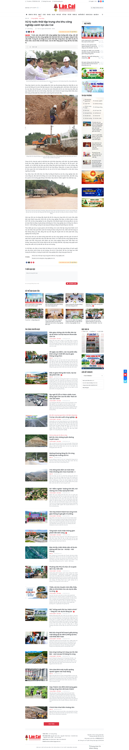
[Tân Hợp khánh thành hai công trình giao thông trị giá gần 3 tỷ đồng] (36, 517)
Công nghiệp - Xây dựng (37, 18)
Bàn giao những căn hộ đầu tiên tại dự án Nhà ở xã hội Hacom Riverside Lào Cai (90, 64)
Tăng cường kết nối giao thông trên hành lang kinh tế (74, 305)
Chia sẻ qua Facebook (26, 32)
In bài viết (31, 32)
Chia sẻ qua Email (33, 32)
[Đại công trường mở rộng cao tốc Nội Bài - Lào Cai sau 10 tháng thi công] (36, 657)
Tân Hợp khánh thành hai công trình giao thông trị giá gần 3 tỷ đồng (63, 513)
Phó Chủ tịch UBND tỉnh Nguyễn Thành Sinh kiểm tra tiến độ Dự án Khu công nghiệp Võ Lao (74, 321)
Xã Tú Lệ (87, 110)
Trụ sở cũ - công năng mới (32, 320)
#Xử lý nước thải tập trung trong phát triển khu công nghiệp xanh (48, 255)
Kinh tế (39, 14)
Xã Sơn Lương (88, 118)
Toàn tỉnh (87, 103)
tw (125, 381)
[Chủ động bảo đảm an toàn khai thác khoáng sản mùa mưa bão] (36, 475)
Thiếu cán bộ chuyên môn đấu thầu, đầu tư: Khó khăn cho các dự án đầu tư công (63, 589)
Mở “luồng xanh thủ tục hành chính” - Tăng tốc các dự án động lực (63, 610)
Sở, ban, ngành (98, 101)
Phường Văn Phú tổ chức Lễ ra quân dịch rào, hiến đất (62, 568)
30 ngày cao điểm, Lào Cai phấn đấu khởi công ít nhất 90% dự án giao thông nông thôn (90, 52)
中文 (96, 1)
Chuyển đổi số (81, 14)
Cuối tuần (100, 331)
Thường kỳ (93, 331)
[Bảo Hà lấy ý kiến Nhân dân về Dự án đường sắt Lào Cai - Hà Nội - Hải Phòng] (36, 552)
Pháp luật (58, 14)
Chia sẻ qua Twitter (29, 32)
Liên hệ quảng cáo (58, 1)
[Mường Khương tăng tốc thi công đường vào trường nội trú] (36, 458)
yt (101, 1)
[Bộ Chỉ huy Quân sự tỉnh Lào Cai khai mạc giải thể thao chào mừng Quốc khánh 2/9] (87, 162)
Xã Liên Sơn (88, 115)
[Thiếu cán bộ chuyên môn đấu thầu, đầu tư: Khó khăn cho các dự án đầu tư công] (36, 592)
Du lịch (53, 14)
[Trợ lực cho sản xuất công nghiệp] (36, 420)
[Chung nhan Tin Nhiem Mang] (96, 747)
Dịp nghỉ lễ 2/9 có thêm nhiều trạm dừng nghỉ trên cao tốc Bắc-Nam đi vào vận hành (63, 397)
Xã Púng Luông (98, 107)
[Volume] (30, 47)
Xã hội (44, 14)
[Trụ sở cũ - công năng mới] (34, 314)
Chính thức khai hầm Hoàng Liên (61, 707)
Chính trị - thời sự (33, 14)
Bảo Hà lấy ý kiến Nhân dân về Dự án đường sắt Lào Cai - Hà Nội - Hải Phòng (63, 549)
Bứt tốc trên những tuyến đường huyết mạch (61, 437)
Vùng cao (85, 331)
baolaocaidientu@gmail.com (53, 741)
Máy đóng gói (86, 387)
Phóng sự (74, 14)
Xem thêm (51, 724)
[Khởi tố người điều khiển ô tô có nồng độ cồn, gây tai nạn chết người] (87, 136)
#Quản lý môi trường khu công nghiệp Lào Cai (43, 258)
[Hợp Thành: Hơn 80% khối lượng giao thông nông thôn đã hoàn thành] (36, 692)
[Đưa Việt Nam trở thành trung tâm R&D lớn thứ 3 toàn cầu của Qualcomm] (87, 144)
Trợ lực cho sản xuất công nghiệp (63, 416)
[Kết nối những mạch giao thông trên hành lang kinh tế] (54, 298)
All (102, 14)
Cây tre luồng (90, 382)
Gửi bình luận (72, 283)
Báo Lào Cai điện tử (64, 7)
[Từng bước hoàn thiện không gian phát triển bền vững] (36, 536)
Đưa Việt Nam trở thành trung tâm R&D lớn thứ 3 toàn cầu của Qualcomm (97, 146)
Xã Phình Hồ (97, 113)
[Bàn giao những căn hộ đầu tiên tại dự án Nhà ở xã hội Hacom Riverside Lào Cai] (36, 337)
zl (103, 1)
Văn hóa (49, 14)
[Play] (27, 47)
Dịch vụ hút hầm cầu (87, 380)
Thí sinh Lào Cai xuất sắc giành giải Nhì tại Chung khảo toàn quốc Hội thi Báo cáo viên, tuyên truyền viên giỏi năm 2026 (97, 127)
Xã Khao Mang (98, 103)
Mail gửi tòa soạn (47, 1)
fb (99, 1)
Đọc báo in (96, 14)
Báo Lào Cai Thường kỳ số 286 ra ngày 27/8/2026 (92, 348)
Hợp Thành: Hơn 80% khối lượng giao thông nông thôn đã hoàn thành (63, 688)
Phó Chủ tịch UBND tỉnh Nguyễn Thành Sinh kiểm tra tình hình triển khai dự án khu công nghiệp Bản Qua (54, 322)
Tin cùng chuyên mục (32, 329)
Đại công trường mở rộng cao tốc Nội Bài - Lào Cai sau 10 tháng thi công (63, 653)
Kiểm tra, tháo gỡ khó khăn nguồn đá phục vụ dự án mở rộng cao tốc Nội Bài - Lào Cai (90, 46)
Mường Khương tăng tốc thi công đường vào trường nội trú (61, 454)
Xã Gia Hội (97, 115)
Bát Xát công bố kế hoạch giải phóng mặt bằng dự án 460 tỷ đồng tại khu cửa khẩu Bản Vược (63, 635)
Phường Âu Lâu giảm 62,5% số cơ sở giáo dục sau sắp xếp (97, 155)
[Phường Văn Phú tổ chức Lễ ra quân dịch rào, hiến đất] (36, 572)
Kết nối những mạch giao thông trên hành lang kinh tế (54, 305)
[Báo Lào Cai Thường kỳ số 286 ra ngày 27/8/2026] (92, 343)
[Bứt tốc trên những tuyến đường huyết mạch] (36, 441)
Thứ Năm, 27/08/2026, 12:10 (33, 1)
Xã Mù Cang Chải (88, 107)
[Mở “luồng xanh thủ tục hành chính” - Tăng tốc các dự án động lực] (36, 614)
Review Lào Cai (89, 14)
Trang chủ (26, 14)
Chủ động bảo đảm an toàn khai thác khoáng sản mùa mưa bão (61, 471)
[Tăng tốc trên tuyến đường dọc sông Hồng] (95, 298)
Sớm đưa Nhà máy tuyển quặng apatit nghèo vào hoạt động (61, 671)
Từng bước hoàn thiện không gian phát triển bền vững (62, 532)
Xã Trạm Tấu (97, 110)
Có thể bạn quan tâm (32, 291)
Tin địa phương (87, 95)
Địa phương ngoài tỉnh (88, 100)
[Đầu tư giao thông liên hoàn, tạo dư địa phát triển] (36, 378)
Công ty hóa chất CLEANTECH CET (90, 385)
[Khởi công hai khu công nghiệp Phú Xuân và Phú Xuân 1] (93, 32)
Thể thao (64, 14)
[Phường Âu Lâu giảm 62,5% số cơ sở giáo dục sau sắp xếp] (87, 154)
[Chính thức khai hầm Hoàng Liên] (36, 712)
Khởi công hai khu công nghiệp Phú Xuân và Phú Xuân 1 (90, 41)
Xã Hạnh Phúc (88, 113)
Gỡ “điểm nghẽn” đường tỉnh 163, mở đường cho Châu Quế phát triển (63, 490)
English (92, 1)
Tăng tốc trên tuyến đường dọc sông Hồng (90, 57)
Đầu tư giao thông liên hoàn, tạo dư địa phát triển (62, 374)
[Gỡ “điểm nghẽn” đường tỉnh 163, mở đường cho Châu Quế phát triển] (36, 494)
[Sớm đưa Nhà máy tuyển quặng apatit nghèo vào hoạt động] (36, 675)
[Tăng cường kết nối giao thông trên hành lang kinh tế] (75, 298)
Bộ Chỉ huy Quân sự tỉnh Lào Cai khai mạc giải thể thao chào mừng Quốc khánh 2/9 (97, 163)
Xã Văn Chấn (97, 118)
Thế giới (69, 14)
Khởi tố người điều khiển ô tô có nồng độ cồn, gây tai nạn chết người (97, 137)
